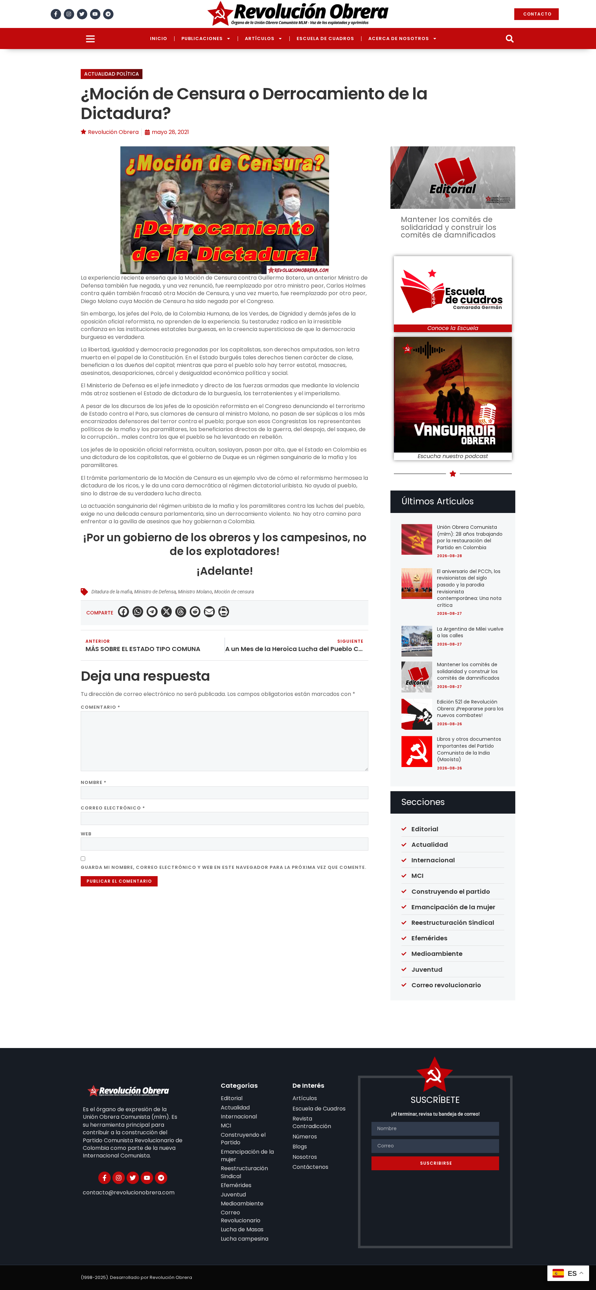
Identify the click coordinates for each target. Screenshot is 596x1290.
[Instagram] (69, 14)
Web (86, 834)
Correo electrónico (113, 808)
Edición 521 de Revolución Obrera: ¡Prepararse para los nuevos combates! (470, 708)
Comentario (100, 707)
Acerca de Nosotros (398, 38)
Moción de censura (234, 591)
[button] (509, 38)
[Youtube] (95, 14)
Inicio (158, 38)
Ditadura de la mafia (111, 591)
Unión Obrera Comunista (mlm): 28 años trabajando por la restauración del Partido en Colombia (470, 537)
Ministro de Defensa (155, 591)
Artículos (260, 38)
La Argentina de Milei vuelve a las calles (470, 632)
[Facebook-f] (56, 14)
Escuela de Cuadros (325, 38)
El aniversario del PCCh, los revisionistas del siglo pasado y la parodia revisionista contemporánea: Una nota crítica (469, 588)
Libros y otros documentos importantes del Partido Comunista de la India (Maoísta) (469, 749)
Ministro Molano (195, 591)
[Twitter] (82, 14)
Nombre (94, 782)
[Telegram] (108, 14)
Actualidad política (111, 73)
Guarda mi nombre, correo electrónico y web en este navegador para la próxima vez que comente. (223, 867)
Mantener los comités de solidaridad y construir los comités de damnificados (448, 227)
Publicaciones (202, 38)
